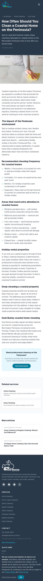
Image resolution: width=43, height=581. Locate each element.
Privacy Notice (10, 572)
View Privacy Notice (9, 577)
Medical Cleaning (8, 518)
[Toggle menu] (39, 4)
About (4, 551)
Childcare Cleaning (8, 514)
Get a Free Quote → (9, 543)
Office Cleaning (7, 511)
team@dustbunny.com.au (11, 535)
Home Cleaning (7, 496)
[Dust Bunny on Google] (14, 485)
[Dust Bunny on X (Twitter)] (20, 485)
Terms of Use (23, 572)
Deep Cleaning (7, 521)
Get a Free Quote (21, 366)
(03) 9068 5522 (8, 532)
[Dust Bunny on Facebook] (4, 485)
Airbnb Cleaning (7, 503)
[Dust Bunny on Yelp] (9, 485)
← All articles (6, 16)
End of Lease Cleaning (10, 500)
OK (21, 577)
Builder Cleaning (7, 507)
